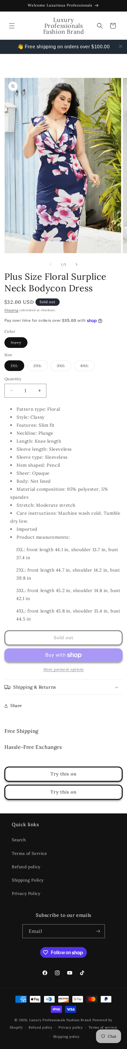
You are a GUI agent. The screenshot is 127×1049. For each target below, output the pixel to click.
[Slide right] (76, 264)
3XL (64, 367)
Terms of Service (29, 853)
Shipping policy (66, 1036)
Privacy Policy (26, 893)
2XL (40, 367)
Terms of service (103, 1027)
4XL (87, 367)
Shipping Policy (28, 880)
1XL (17, 367)
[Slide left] (50, 264)
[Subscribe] (98, 931)
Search (19, 839)
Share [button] (16, 705)
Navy (19, 344)
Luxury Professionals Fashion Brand (60, 1020)
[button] (11, 25)
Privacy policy (70, 1027)
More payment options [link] (63, 669)
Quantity (12, 378)
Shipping (11, 310)
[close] (120, 46)
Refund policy (26, 866)
